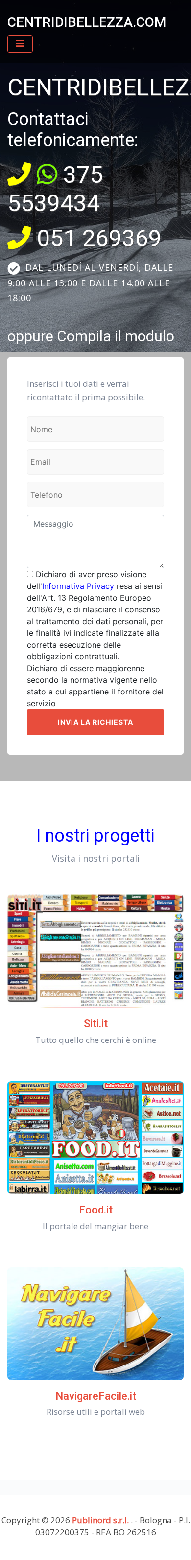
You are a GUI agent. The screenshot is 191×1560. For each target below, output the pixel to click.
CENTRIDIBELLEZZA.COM (86, 22)
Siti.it (96, 1024)
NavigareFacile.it (95, 1396)
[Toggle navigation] (20, 44)
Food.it (96, 1210)
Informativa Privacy (78, 586)
